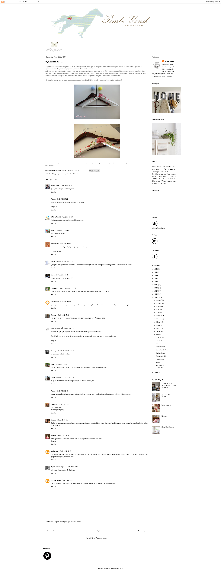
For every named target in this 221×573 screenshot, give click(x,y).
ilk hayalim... (160, 353)
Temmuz (159, 316)
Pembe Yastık (56, 328)
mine (52, 364)
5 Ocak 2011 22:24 (68, 377)
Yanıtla (53, 192)
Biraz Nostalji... (161, 337)
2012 (156, 294)
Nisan (158, 325)
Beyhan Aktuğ (56, 480)
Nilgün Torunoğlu (57, 288)
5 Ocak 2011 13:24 (66, 185)
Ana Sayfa (97, 531)
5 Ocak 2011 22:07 (61, 364)
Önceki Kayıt (142, 531)
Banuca (53, 420)
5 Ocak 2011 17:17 (64, 302)
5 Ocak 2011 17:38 (63, 315)
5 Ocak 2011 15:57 (70, 288)
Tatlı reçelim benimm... (160, 366)
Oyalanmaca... (160, 359)
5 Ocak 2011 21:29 (67, 351)
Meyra (53, 230)
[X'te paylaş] (94, 171)
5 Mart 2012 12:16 (68, 480)
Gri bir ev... (160, 340)
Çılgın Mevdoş (56, 377)
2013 (156, 291)
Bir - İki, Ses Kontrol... (165, 395)
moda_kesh (55, 185)
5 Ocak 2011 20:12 (70, 328)
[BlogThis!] (92, 171)
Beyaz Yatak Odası (162, 350)
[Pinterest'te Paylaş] (98, 171)
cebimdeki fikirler (72, 174)
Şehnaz (53, 315)
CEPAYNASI (55, 404)
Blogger (100, 568)
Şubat (158, 331)
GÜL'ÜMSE (55, 217)
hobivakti (54, 243)
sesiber (53, 435)
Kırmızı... (164, 416)
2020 (156, 269)
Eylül (158, 309)
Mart (158, 328)
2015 (156, 285)
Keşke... (158, 362)
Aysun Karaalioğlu (57, 466)
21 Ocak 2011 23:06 (71, 467)
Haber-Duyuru (163, 176)
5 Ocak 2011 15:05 (68, 261)
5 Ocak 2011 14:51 (64, 243)
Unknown (54, 301)
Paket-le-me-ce (166, 405)
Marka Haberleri (163, 179)
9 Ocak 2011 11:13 (65, 451)
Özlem (53, 275)
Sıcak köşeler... (161, 347)
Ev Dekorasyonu (157, 174)
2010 (156, 372)
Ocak (158, 334)
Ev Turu (167, 174)
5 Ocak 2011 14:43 (62, 230)
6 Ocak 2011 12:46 (61, 391)
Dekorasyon (169, 169)
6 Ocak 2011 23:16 (63, 420)
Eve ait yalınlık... (161, 356)
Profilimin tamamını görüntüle (162, 77)
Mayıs (158, 322)
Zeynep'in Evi (56, 351)
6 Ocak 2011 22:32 (67, 404)
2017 (156, 278)
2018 (156, 275)
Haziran (159, 319)
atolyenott (54, 451)
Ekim (158, 306)
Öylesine (163, 183)
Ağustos (159, 312)
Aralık (158, 300)
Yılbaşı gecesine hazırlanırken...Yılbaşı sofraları (168, 385)
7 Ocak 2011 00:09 (62, 435)
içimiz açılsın (156, 183)
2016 (156, 281)
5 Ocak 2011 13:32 (61, 199)
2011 (156, 297)
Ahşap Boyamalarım (58, 174)
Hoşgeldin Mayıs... (167, 427)
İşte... (158, 343)
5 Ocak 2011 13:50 (66, 217)
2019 (156, 272)
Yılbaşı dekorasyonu (168, 181)
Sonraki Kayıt (51, 531)
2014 (156, 288)
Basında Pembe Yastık (158, 166)
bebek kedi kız (56, 261)
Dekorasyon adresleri (159, 172)
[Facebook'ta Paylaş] (96, 171)
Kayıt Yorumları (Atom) (100, 538)
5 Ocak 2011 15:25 (62, 275)
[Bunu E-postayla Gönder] (90, 171)
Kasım (158, 303)
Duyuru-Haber (171, 172)
